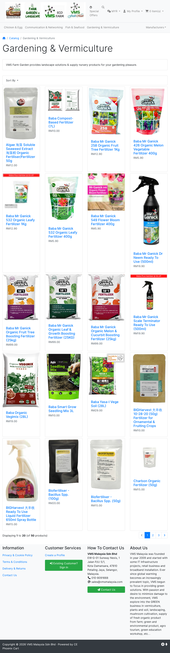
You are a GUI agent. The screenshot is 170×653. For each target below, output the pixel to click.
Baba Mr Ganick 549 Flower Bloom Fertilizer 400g (105, 220)
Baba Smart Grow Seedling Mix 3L (62, 409)
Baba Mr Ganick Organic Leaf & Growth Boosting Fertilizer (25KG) (61, 331)
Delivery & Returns (14, 568)
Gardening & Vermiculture (103, 27)
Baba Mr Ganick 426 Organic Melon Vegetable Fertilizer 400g (148, 147)
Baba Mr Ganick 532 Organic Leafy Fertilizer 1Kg (20, 220)
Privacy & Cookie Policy (17, 555)
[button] (114, 11)
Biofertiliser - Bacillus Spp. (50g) (106, 499)
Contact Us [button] (107, 589)
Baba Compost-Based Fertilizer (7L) (60, 122)
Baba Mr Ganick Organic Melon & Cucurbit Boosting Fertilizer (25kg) (105, 333)
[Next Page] (165, 535)
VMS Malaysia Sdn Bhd (41, 644)
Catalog (14, 38)
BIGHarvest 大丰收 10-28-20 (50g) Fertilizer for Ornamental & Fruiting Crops (147, 418)
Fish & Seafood (74, 27)
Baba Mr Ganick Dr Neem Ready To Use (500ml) (148, 258)
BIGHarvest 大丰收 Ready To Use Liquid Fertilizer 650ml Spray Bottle (21, 514)
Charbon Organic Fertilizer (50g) (146, 483)
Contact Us (9, 575)
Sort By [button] (11, 80)
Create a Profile (55, 555)
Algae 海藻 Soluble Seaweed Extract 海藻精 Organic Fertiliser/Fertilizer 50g (20, 153)
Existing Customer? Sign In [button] (65, 565)
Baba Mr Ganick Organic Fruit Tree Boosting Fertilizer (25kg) (20, 334)
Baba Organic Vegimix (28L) (17, 415)
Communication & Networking (44, 27)
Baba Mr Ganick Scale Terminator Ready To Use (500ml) (146, 323)
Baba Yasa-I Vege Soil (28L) (105, 404)
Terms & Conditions (14, 561)
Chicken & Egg (13, 27)
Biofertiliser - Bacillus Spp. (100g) (58, 495)
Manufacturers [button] (155, 27)
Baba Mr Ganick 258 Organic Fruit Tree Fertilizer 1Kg (105, 145)
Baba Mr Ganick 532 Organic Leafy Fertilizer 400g (62, 232)
